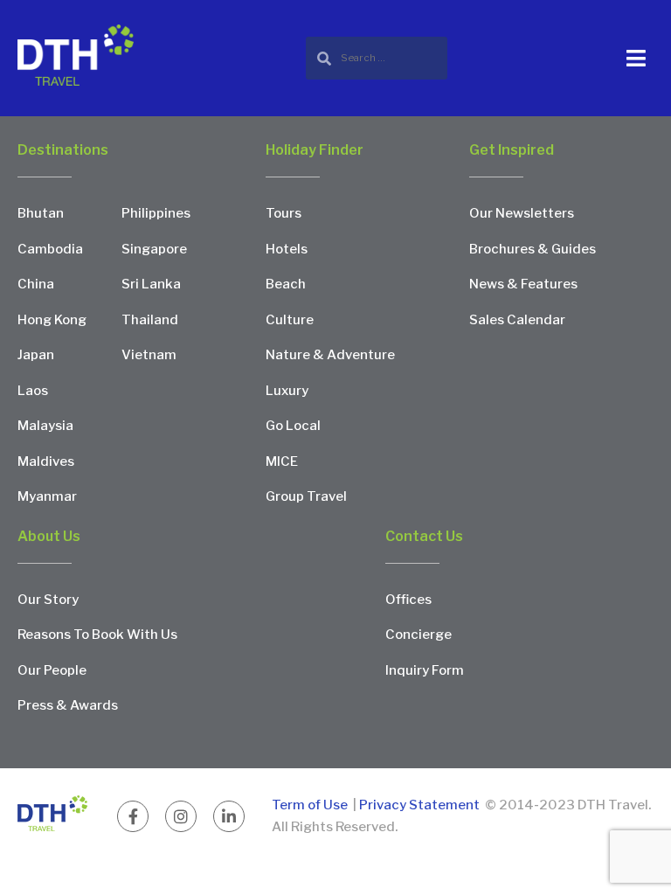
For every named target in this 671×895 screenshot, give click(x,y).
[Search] (376, 58)
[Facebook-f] (133, 816)
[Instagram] (181, 816)
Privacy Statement (419, 805)
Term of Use (311, 805)
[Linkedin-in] (229, 816)
